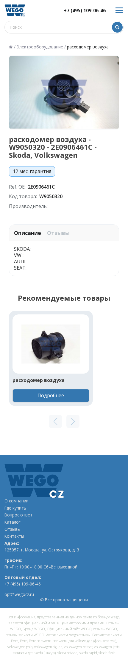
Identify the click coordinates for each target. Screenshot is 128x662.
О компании (16, 501)
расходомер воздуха (39, 380)
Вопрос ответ (18, 515)
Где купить (15, 508)
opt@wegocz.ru (19, 594)
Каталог (12, 522)
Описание (27, 233)
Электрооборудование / (41, 47)
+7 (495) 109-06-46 (85, 10)
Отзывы (58, 233)
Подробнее (51, 395)
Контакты (14, 536)
